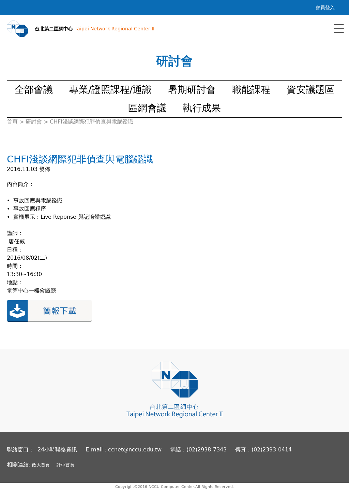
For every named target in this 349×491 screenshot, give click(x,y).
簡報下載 (49, 311)
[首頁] (17, 28)
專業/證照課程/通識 (110, 89)
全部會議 (34, 89)
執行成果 (202, 108)
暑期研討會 (192, 89)
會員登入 (325, 7)
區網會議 (147, 108)
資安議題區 (310, 89)
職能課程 (251, 89)
